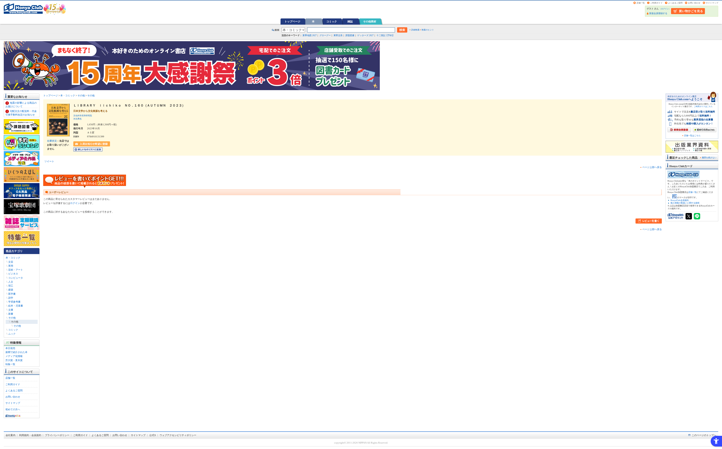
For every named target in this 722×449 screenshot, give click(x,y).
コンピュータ (15, 277)
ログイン (665, 9)
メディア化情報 (14, 356)
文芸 (10, 261)
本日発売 (10, 348)
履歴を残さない (709, 157)
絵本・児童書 (15, 305)
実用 (10, 265)
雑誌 (350, 21)
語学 (10, 297)
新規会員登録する (658, 13)
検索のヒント (428, 30)
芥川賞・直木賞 (14, 360)
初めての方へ (12, 409)
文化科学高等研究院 (82, 115)
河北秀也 (77, 119)
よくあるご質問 (675, 3)
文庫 (10, 309)
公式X (152, 435)
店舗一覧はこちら (692, 136)
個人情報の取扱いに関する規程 (684, 203)
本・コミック (13, 257)
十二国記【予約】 (385, 35)
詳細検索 (415, 30)
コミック (331, 21)
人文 (10, 281)
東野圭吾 (338, 35)
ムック (12, 333)
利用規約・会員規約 (30, 435)
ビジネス (13, 273)
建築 (10, 289)
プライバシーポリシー (57, 435)
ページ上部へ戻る (652, 167)
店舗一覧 (640, 3)
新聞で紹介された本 (16, 352)
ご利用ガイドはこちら (703, 106)
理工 (10, 285)
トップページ (292, 21)
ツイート (49, 161)
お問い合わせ (694, 3)
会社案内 (10, 435)
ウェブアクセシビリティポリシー (178, 435)
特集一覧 (10, 364)
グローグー (325, 35)
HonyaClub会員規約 (679, 200)
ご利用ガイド (656, 3)
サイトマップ (712, 3)
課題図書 (349, 35)
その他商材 (369, 21)
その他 (12, 317)
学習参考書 (14, 301)
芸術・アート (15, 269)
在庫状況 (52, 140)
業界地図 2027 (310, 35)
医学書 (12, 293)
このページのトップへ (704, 435)
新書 (10, 313)
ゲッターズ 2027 (365, 35)
